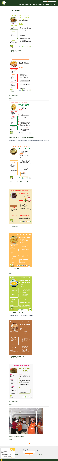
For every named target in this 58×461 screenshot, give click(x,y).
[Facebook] (37, 454)
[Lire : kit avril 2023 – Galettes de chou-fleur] (20, 31)
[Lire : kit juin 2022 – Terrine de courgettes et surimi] (21, 381)
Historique (51, 4)
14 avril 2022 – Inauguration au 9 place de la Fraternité (19, 434)
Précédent (11, 443)
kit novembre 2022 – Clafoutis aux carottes (17, 268)
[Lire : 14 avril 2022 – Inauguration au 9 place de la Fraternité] (26, 420)
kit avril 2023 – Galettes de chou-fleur (16, 50)
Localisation (27, 4)
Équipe (43, 4)
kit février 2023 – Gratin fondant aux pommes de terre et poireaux (21, 137)
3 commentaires (11, 436)
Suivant (47, 443)
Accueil (20, 4)
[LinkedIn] (41, 454)
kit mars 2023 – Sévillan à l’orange (15, 93)
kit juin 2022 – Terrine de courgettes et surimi (17, 399)
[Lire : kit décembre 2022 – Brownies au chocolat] (20, 206)
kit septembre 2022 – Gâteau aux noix (16, 356)
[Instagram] (39, 454)
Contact (55, 4)
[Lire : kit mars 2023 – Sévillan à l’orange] (20, 75)
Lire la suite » (10, 54)
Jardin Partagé (40, 4)
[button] (45, 1)
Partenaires (47, 4)
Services (23, 4)
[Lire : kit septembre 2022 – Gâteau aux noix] (20, 337)
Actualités (31, 4)
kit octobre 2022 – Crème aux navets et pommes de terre (20, 312)
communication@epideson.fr (29, 454)
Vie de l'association (12, 51)
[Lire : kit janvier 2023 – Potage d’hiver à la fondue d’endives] (20, 162)
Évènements (35, 4)
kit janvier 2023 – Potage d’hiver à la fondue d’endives (19, 181)
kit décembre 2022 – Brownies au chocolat (17, 225)
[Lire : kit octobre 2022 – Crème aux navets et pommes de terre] (20, 293)
